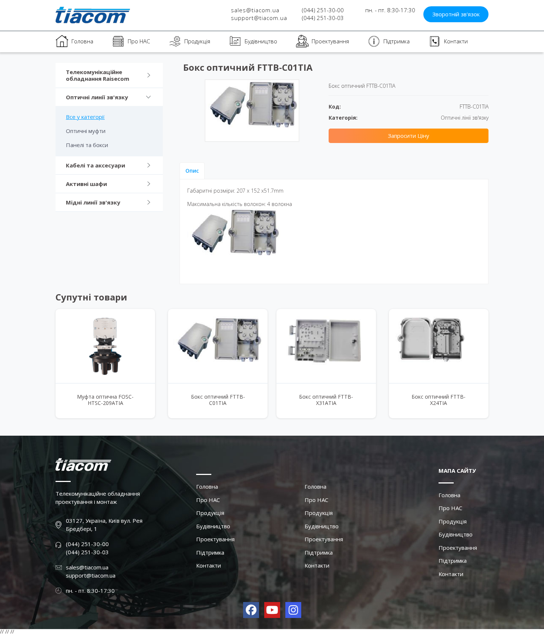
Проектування (330, 41)
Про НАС (139, 41)
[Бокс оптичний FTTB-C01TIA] (218, 346)
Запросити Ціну (408, 135)
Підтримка (396, 41)
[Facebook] (251, 610)
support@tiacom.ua (259, 17)
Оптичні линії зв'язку (97, 97)
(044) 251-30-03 (323, 17)
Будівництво (261, 41)
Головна (82, 41)
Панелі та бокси (87, 145)
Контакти (456, 41)
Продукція (197, 41)
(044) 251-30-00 (323, 10)
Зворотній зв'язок (456, 14)
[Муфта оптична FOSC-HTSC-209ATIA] (105, 346)
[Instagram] (293, 610)
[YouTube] (272, 610)
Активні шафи (86, 183)
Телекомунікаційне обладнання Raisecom (97, 75)
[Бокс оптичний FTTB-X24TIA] (438, 346)
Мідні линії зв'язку (93, 202)
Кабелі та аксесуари (95, 165)
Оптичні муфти (85, 130)
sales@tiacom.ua (255, 10)
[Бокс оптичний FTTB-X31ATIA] (326, 346)
